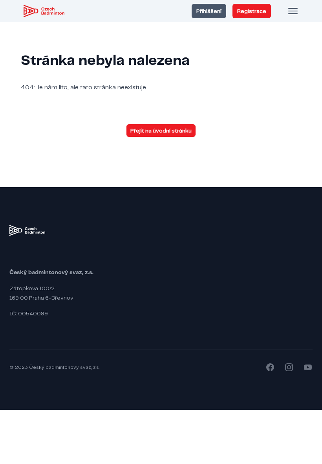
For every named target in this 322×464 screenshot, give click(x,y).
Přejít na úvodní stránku (161, 130)
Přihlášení (208, 11)
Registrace (251, 11)
